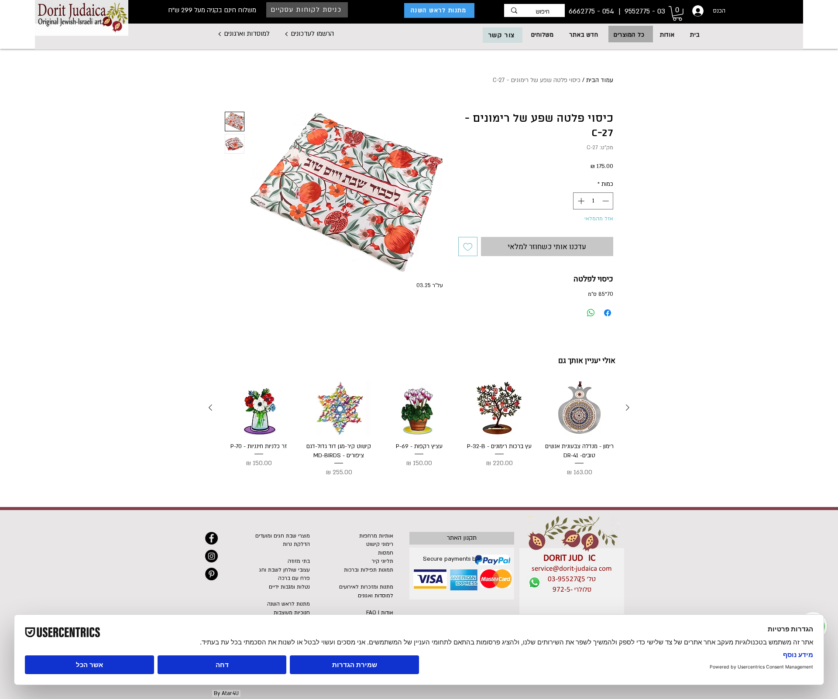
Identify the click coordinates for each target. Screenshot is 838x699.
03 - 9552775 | (640, 11)
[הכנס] (697, 11)
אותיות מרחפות (376, 535)
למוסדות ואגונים (375, 595)
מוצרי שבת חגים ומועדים (282, 535)
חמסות (385, 552)
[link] (677, 13)
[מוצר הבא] (210, 407)
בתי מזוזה (299, 561)
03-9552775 (566, 579)
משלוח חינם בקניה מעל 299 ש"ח (212, 10)
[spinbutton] (593, 201)
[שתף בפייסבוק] (607, 313)
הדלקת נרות (296, 544)
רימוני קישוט (379, 544)
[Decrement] (606, 201)
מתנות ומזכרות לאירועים (366, 586)
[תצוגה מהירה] (579, 408)
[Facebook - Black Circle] (211, 538)
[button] (629, 35)
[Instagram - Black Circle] (211, 556)
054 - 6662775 (592, 11)
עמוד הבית (599, 80)
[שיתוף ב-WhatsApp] (591, 313)
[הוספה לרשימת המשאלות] (467, 246)
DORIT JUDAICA (572, 558)
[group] (419, 429)
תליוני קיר (382, 561)
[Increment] (580, 201)
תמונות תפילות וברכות (368, 569)
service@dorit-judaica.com (572, 568)
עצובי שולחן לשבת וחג (284, 569)
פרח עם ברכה (294, 578)
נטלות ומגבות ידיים (289, 586)
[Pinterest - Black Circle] (211, 574)
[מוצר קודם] (627, 407)
